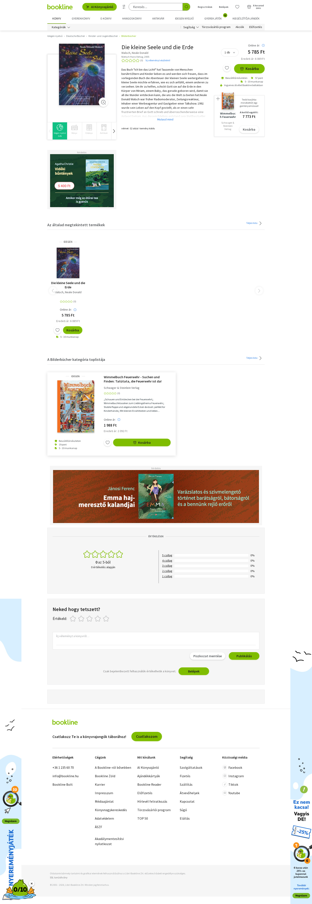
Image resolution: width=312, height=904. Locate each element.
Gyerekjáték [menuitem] (215, 17)
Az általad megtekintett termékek (76, 224)
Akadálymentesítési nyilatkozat (109, 841)
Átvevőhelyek (189, 793)
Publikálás (244, 656)
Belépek (223, 6)
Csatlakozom (146, 736)
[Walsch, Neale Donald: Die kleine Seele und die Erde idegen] (82, 74)
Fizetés (185, 776)
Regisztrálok (205, 6)
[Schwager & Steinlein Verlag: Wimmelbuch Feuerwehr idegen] (75, 406)
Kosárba (252, 68)
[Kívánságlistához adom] (227, 68)
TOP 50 (142, 818)
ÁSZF (98, 827)
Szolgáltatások (191, 767)
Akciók (240, 27)
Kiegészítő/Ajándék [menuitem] (246, 18)
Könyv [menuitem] (56, 18)
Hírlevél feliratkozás (152, 801)
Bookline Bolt (62, 784)
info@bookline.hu (65, 776)
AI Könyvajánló (102, 7)
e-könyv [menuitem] (106, 18)
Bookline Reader (149, 784)
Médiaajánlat (104, 801)
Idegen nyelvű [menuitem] (184, 18)
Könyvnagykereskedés (111, 810)
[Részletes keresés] (124, 7)
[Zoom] (103, 102)
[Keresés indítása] (186, 7)
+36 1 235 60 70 (63, 767)
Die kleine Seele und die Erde (68, 285)
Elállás (185, 818)
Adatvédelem (104, 818)
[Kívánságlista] (237, 7)
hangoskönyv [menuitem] (132, 18)
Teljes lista (252, 223)
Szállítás (186, 784)
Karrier (100, 784)
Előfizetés (255, 27)
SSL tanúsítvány (58, 877)
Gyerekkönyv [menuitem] (81, 18)
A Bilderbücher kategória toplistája (76, 359)
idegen (68, 242)
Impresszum (104, 793)
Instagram (236, 776)
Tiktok (233, 784)
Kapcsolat (187, 801)
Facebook (235, 767)
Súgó (183, 810)
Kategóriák (59, 27)
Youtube (234, 793)
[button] (113, 131)
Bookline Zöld (105, 776)
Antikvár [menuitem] (158, 18)
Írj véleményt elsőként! (158, 60)
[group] (59, 131)
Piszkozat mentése (207, 656)
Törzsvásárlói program (216, 27)
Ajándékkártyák (148, 776)
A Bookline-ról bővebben (113, 767)
